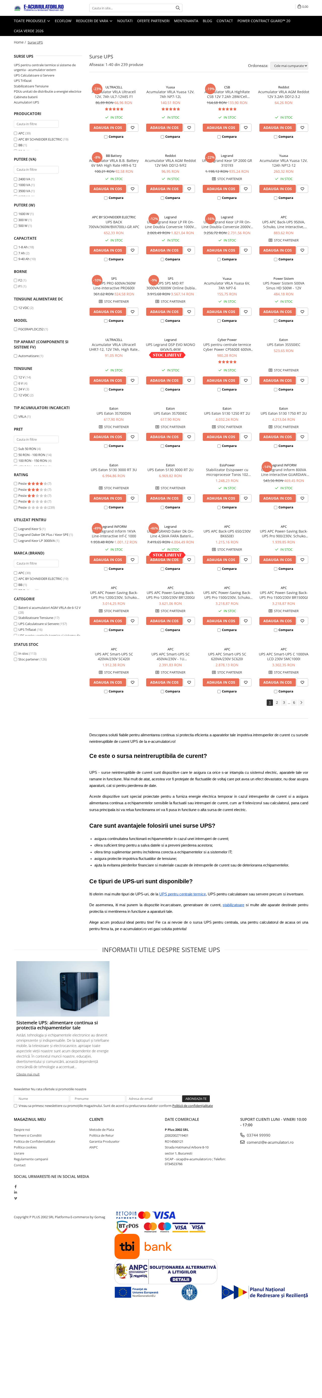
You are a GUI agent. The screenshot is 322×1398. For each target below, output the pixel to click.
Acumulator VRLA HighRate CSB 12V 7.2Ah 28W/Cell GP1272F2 (227, 94)
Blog (207, 20)
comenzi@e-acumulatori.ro (270, 1142)
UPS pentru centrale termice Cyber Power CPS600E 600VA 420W (227, 347)
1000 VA (24, 185)
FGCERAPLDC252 (31, 329)
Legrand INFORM (284, 465)
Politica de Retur (101, 1135)
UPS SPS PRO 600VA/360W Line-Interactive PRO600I (114, 285)
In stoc (23, 653)
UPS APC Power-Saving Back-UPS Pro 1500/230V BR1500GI (283, 595)
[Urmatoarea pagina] (301, 703)
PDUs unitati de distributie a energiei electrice (47, 91)
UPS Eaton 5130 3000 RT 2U (170, 469)
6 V (20, 383)
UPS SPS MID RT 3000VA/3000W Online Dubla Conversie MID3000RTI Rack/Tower (170, 285)
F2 (20, 280)
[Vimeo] (15, 1198)
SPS (114, 278)
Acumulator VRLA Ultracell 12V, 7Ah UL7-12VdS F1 (114, 94)
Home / (20, 42)
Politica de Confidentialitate (34, 1141)
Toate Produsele (30, 20)
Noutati (125, 20)
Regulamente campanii (31, 1159)
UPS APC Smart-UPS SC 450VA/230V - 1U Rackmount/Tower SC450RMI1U (170, 656)
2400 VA (24, 179)
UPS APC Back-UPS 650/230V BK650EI (227, 533)
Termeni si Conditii (28, 1135)
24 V (21, 389)
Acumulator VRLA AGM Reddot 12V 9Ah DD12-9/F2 (170, 163)
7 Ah (21, 253)
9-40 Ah (23, 259)
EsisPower (227, 465)
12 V (21, 377)
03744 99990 (258, 1135)
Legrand (227, 155)
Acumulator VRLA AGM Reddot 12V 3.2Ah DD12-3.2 (283, 94)
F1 (20, 286)
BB (20, 145)
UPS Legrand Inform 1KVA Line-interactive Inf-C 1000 (114, 533)
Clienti (96, 1119)
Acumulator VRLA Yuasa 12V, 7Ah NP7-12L (170, 94)
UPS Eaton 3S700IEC (170, 413)
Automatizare (28, 356)
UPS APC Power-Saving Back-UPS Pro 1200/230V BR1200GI (170, 595)
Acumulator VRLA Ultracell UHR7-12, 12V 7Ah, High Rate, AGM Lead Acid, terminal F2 (114, 347)
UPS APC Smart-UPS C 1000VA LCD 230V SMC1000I (283, 656)
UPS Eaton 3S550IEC (283, 344)
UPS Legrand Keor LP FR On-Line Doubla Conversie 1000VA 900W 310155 (170, 224)
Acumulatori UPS (26, 102)
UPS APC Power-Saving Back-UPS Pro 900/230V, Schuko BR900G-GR (284, 533)
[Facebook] (15, 1186)
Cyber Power (227, 339)
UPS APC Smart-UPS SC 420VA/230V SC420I (114, 656)
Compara (116, 136)
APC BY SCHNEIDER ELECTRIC (40, 139)
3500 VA (24, 191)
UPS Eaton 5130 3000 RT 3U (114, 469)
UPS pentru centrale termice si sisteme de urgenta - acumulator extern (45, 67)
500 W (22, 225)
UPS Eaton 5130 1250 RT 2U (227, 413)
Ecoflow (63, 20)
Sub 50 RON (27, 448)
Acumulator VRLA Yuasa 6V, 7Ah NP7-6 (227, 285)
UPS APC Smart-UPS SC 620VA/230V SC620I (227, 656)
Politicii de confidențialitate (192, 1105)
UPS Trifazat (23, 80)
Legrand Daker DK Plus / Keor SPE (43, 534)
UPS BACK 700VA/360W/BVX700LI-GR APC (114, 224)
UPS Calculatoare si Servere (34, 75)
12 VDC (23, 307)
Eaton (283, 339)
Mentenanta (186, 20)
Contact (225, 20)
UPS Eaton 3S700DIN (114, 413)
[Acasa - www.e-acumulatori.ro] (39, 8)
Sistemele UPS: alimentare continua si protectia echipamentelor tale (57, 1025)
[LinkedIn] (15, 1192)
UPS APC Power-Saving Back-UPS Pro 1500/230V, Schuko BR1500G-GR (227, 595)
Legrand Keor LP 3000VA (36, 540)
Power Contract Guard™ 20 (263, 20)
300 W (22, 220)
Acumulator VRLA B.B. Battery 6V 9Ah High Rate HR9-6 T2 (114, 163)
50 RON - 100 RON (31, 454)
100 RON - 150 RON (32, 460)
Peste (22, 483)
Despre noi (22, 1129)
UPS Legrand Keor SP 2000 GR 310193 (227, 163)
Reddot (283, 87)
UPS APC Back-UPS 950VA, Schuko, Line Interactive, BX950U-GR (283, 224)
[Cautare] (177, 8)
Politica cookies (25, 1147)
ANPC (93, 1147)
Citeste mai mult (27, 1074)
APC (21, 133)
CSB (227, 87)
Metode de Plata (101, 1129)
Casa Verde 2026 (29, 30)
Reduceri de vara (92, 20)
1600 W (23, 214)
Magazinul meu (30, 1119)
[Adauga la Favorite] (132, 128)
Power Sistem (283, 278)
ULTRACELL (114, 87)
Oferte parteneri (153, 20)
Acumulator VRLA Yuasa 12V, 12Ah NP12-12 (284, 163)
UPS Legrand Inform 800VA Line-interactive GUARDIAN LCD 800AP (283, 472)
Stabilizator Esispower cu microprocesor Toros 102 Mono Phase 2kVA (227, 472)
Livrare (19, 1153)
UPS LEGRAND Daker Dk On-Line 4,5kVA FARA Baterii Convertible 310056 (170, 533)
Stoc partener (28, 659)
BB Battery (114, 155)
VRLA (22, 416)
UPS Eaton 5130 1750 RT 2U (284, 413)
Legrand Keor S (29, 529)
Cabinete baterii (25, 97)
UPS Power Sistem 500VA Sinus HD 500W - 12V (283, 285)
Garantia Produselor (104, 1141)
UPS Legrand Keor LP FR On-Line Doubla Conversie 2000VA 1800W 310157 (227, 224)
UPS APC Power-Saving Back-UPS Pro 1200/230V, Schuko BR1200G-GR (114, 595)
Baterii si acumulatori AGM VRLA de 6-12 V (49, 607)
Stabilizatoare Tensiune (31, 86)
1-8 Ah (23, 247)
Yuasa (170, 87)
